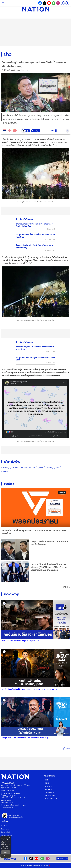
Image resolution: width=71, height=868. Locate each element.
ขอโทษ (26, 467)
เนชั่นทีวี (29, 865)
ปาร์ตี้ (33, 467)
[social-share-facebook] (40, 3)
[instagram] (48, 860)
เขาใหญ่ (5, 467)
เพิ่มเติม (6, 848)
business (48, 789)
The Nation (4, 826)
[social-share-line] (53, 3)
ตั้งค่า (5, 856)
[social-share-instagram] (58, 3)
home (47, 780)
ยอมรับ (5, 852)
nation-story (50, 795)
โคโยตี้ (57, 467)
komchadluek (5, 832)
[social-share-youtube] (49, 3)
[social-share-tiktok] (44, 3)
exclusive (48, 786)
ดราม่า (41, 467)
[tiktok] (31, 860)
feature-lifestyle (52, 798)
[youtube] (36, 860)
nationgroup (5, 829)
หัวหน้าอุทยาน (15, 467)
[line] (42, 860)
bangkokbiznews (6, 835)
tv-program (49, 792)
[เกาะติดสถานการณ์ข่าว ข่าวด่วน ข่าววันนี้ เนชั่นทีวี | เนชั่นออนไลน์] (35, 9)
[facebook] (25, 860)
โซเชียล (49, 467)
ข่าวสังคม (6, 472)
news (47, 783)
